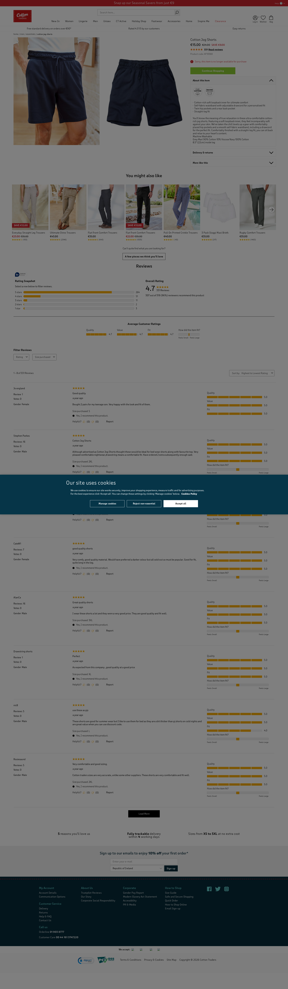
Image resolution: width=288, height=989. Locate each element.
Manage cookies (107, 503)
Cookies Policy (189, 493)
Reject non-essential (144, 503)
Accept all (180, 503)
